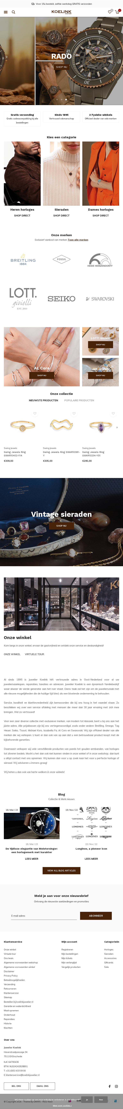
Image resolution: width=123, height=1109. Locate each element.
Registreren (67, 949)
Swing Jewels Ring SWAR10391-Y (61, 454)
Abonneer (96, 915)
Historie (8, 1023)
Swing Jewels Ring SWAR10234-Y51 (93, 454)
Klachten (8, 1028)
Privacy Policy (11, 975)
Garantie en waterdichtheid (17, 1006)
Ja (87, 1099)
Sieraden (108, 954)
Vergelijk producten (71, 967)
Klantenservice (11, 993)
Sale (106, 967)
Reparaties (9, 1019)
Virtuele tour (34, 654)
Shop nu (41, 375)
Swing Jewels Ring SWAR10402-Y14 (15, 454)
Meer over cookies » (62, 1105)
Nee (101, 1099)
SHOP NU (61, 60)
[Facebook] (110, 1086)
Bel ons (16, 1086)
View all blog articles (61, 870)
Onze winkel (12, 654)
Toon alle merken (78, 239)
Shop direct (22, 215)
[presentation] (117, 427)
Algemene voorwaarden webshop (21, 962)
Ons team (8, 958)
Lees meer (31, 858)
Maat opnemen (11, 1010)
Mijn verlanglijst (69, 962)
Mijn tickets (67, 958)
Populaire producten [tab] (79, 400)
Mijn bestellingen (70, 954)
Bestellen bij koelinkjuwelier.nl (18, 1002)
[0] (117, 12)
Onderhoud (9, 1015)
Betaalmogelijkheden (14, 980)
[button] (6, 12)
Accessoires (110, 958)
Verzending (9, 984)
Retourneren (10, 988)
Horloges (108, 949)
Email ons (43, 1086)
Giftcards (108, 962)
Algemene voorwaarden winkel (19, 967)
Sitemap (8, 997)
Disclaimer (9, 971)
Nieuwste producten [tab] (43, 400)
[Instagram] (116, 1086)
